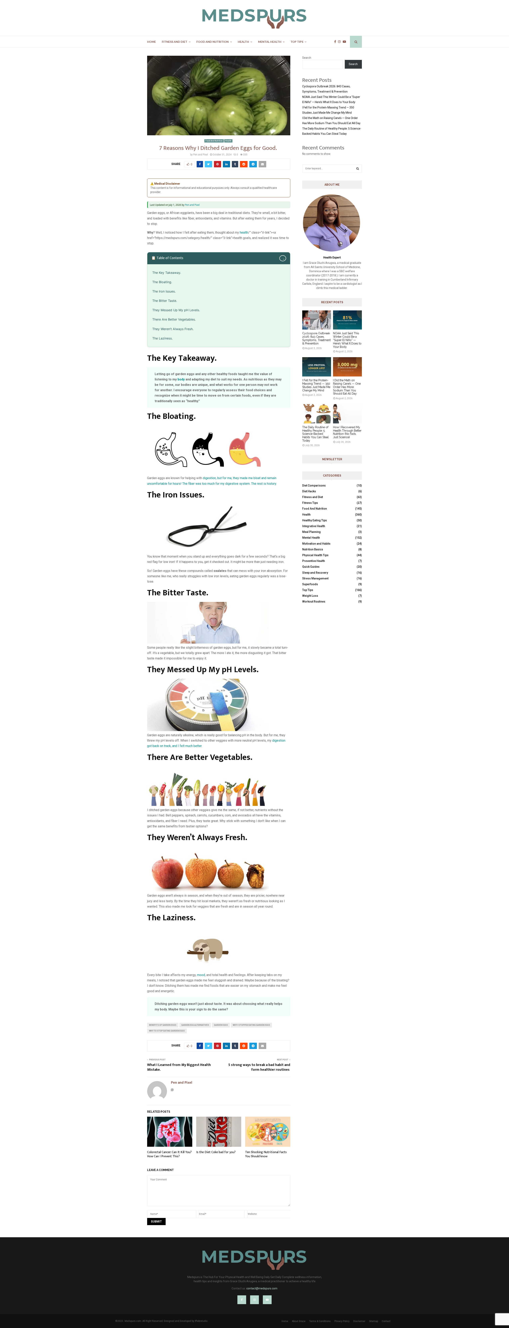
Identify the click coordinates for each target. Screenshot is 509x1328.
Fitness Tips (310, 502)
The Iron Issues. (164, 291)
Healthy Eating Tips (314, 520)
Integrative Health (313, 526)
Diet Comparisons (314, 485)
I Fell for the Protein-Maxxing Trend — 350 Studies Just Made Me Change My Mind (316, 385)
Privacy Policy (342, 1321)
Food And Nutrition (212, 41)
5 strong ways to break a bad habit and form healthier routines (259, 1067)
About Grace (298, 1321)
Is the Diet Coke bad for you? (216, 1152)
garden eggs (221, 1025)
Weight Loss (310, 595)
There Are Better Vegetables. (174, 319)
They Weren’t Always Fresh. (172, 329)
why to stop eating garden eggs (167, 1031)
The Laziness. (162, 338)
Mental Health (269, 41)
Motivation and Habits (316, 543)
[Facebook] (336, 41)
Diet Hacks (309, 491)
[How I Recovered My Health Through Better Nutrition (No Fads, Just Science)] (347, 413)
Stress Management (315, 578)
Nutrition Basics (312, 549)
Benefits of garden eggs (162, 1025)
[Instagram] (340, 41)
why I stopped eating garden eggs (251, 1025)
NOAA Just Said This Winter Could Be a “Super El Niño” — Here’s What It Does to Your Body (347, 340)
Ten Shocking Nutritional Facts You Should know (266, 1154)
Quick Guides (311, 566)
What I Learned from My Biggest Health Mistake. (179, 1067)
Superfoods (310, 584)
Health (243, 41)
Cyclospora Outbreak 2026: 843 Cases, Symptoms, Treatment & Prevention (316, 338)
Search (306, 57)
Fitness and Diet (174, 41)
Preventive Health (313, 561)
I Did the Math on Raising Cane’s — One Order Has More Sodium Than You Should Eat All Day (347, 387)
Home (151, 41)
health (244, 232)
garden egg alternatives (195, 1025)
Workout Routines (313, 601)
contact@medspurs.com (261, 1288)
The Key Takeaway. (166, 273)
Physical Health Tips (315, 555)
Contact (386, 1321)
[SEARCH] (357, 169)
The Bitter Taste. (164, 301)
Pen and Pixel (200, 154)
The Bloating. (162, 282)
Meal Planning (311, 531)
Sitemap (373, 1321)
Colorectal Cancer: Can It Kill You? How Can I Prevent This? (169, 1154)
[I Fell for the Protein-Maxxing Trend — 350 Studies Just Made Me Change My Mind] (316, 366)
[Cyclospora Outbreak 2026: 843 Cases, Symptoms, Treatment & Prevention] (316, 320)
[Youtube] (345, 41)
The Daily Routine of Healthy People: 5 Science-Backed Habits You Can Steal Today (315, 434)
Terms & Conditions (320, 1321)
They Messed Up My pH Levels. (176, 310)
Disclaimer (359, 1321)
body (181, 379)
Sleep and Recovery (315, 572)
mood (201, 975)
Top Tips (296, 41)
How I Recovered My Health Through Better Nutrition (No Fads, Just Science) (347, 432)
